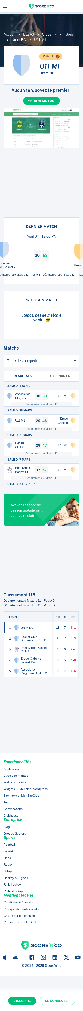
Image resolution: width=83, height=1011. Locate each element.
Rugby (8, 864)
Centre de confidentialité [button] (21, 922)
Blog (7, 827)
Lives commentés (16, 775)
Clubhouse (11, 815)
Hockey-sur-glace (16, 878)
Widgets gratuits (15, 782)
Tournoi (9, 802)
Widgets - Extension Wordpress (26, 789)
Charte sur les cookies (19, 915)
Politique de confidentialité (22, 909)
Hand (7, 858)
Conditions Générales (19, 902)
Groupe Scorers (15, 833)
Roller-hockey (13, 891)
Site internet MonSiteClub (21, 795)
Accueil (9, 34)
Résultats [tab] (23, 376)
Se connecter (57, 1001)
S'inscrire (22, 1001)
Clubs (46, 34)
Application (11, 769)
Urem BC (19, 40)
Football (9, 844)
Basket (28, 34)
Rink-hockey (12, 884)
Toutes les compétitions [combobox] (25, 361)
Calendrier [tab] (60, 376)
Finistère (66, 34)
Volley (8, 871)
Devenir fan (44, 101)
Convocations (13, 809)
